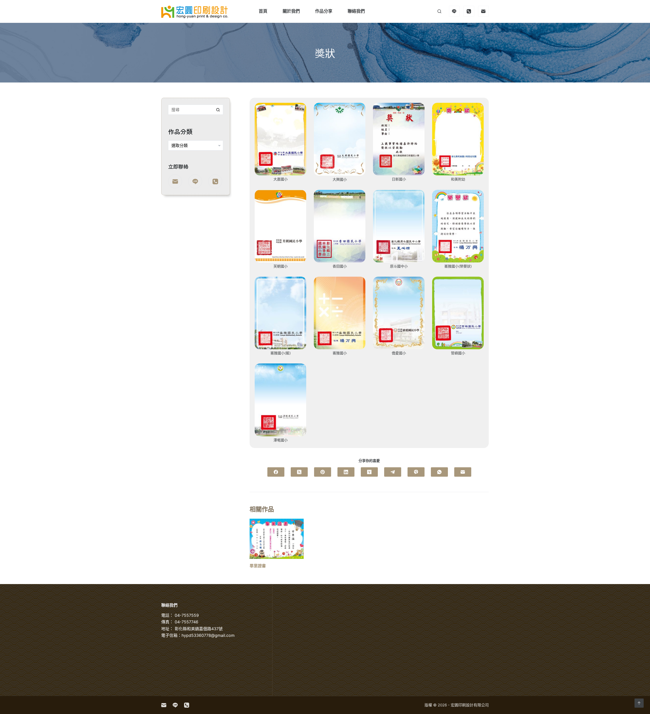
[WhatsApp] (439, 472)
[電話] (468, 11)
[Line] (454, 11)
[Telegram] (392, 472)
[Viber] (416, 472)
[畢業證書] (277, 539)
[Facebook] (275, 472)
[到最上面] (639, 703)
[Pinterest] (322, 472)
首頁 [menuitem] (263, 11)
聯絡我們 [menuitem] (356, 11)
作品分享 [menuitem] (323, 11)
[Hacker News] (369, 472)
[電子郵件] (483, 11)
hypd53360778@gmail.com (208, 635)
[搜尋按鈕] (218, 110)
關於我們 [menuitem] (291, 11)
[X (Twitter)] (299, 472)
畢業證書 (258, 565)
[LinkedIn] (345, 472)
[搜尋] (439, 11)
